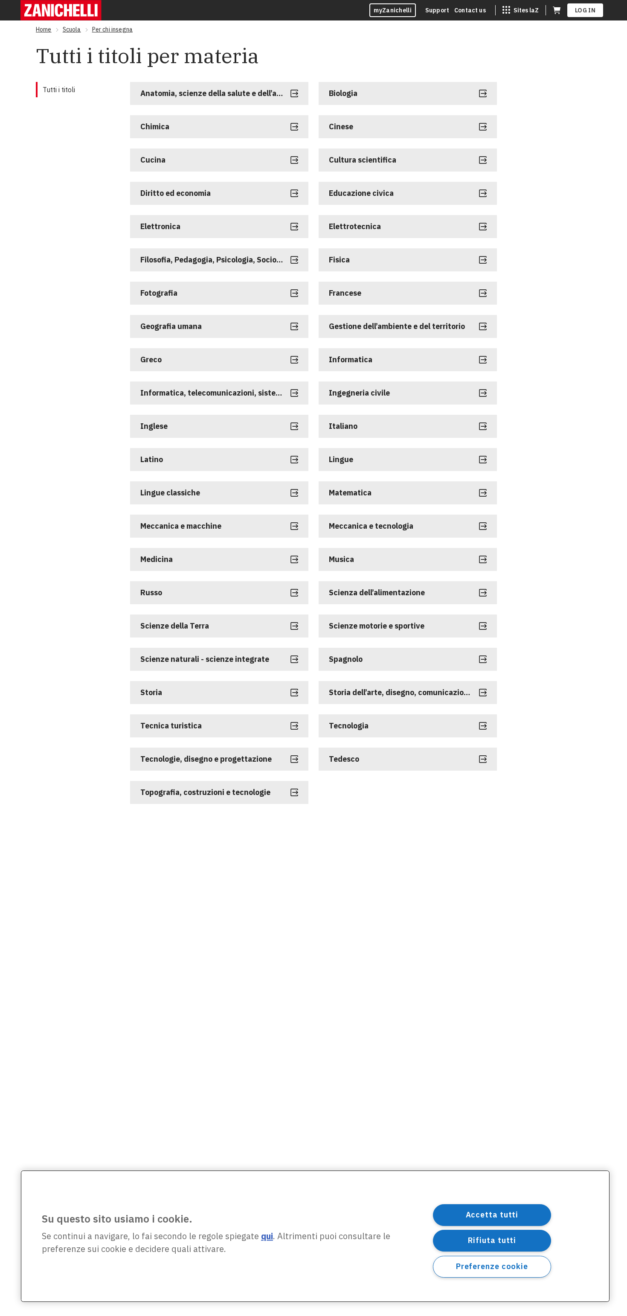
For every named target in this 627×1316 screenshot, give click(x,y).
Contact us (470, 10)
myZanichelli (393, 10)
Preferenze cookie (492, 1266)
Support (437, 10)
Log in (585, 10)
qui (267, 1236)
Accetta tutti (492, 1215)
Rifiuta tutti (492, 1240)
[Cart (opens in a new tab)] (556, 10)
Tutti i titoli (59, 89)
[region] (315, 1236)
